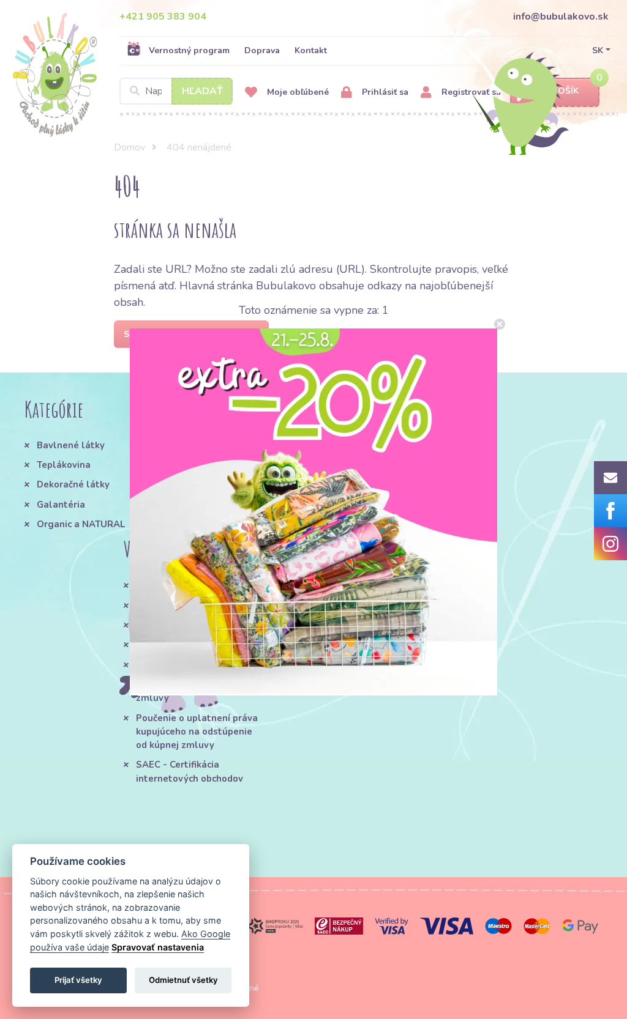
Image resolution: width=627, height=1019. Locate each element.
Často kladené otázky (184, 605)
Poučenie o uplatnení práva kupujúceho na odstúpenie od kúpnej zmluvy (197, 732)
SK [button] (597, 50)
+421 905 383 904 (162, 16)
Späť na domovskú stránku (191, 334)
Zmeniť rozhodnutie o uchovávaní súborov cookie (335, 639)
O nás (199, 445)
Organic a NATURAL (81, 524)
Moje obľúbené (297, 92)
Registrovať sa (470, 92)
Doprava (262, 50)
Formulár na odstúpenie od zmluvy (196, 691)
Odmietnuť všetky (183, 980)
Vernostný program (189, 50)
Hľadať (202, 91)
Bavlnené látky (71, 445)
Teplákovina (64, 465)
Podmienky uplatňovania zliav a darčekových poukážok (331, 599)
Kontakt (311, 50)
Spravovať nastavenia (157, 947)
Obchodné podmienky (183, 585)
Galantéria (61, 504)
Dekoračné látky (73, 484)
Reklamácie (162, 645)
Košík (565, 91)
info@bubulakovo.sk (561, 16)
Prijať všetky (78, 980)
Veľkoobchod (164, 665)
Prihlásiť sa (383, 92)
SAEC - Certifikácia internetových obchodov (189, 771)
